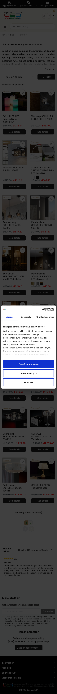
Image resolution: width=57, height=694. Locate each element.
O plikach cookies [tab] (45, 317)
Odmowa (28, 382)
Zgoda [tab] (9, 317)
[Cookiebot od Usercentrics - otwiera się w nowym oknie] (42, 309)
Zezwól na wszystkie (28, 364)
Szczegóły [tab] (26, 317)
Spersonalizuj (27, 373)
